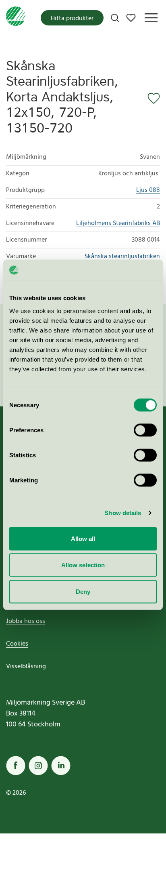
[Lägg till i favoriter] (151, 98)
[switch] (145, 429)
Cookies (17, 644)
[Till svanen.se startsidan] (15, 17)
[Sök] (115, 18)
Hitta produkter (72, 18)
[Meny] (151, 17)
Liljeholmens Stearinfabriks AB (118, 223)
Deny (83, 591)
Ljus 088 (148, 190)
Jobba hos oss (25, 621)
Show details (122, 512)
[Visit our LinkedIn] (61, 765)
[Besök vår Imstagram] (38, 765)
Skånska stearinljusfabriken (122, 256)
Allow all (83, 538)
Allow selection (83, 565)
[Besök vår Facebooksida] (15, 765)
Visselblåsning (26, 666)
